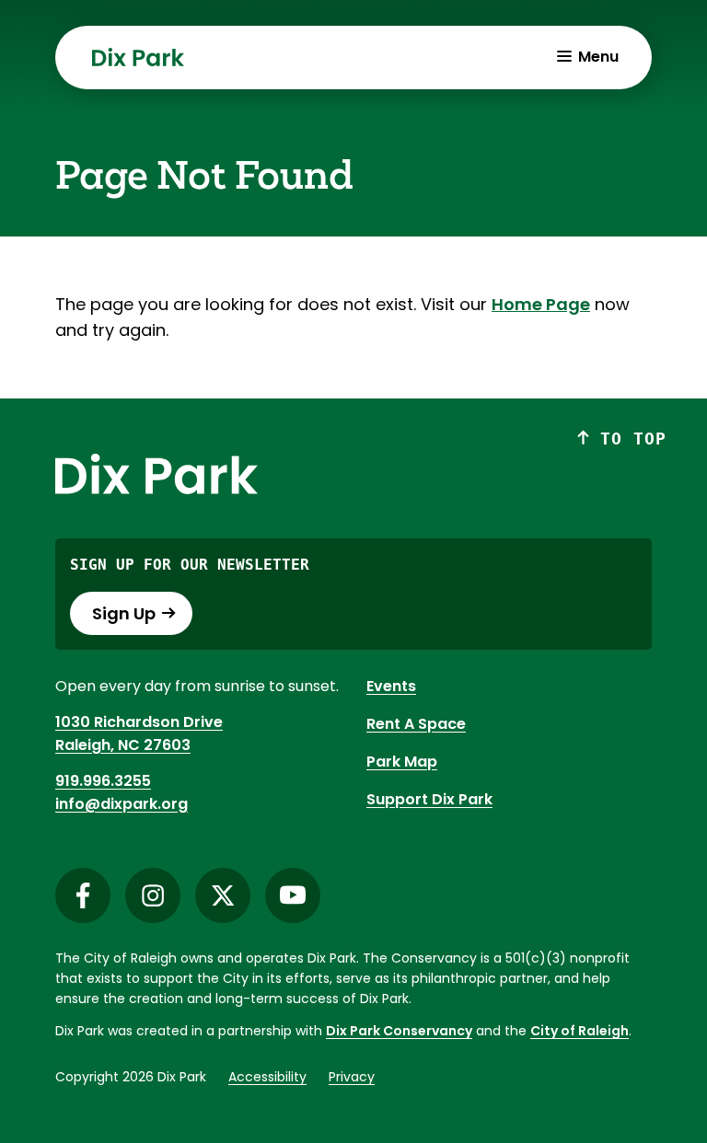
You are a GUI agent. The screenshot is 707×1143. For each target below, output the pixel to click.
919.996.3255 (103, 780)
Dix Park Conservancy (399, 1031)
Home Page (541, 304)
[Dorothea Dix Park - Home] (138, 57)
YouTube (292, 895)
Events (391, 686)
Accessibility (267, 1077)
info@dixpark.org (121, 803)
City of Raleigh (579, 1031)
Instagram (152, 895)
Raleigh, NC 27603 (123, 745)
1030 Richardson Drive (139, 722)
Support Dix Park (429, 799)
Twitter (222, 895)
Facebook (82, 895)
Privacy (352, 1077)
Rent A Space (416, 723)
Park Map (401, 761)
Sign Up (124, 613)
